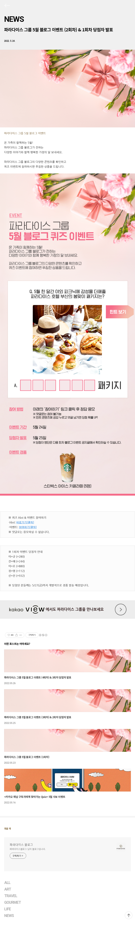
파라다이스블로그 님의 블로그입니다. (28, 849)
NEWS (14, 19)
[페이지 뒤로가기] (6, 6)
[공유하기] (16, 635)
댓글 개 (7, 828)
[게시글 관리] (21, 635)
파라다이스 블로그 (21, 844)
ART (7, 889)
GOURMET (12, 902)
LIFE (7, 909)
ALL (7, 882)
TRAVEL (10, 896)
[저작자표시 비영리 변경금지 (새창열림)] (43, 635)
